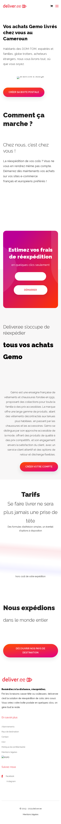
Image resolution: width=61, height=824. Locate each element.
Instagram (11, 781)
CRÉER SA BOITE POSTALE (24, 92)
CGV (4, 742)
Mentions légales (9, 752)
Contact (5, 737)
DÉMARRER (30, 290)
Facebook (10, 776)
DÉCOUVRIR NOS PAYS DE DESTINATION (30, 650)
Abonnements (8, 726)
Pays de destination (10, 731)
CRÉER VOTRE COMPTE (38, 466)
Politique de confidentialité (13, 747)
